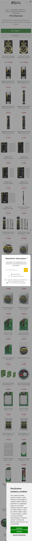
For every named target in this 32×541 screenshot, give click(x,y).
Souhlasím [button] (19, 528)
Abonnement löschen (17, 276)
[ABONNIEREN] (26, 270)
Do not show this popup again (17, 283)
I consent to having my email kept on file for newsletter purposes (17, 280)
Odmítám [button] (19, 531)
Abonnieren (16, 274)
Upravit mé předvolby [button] (19, 535)
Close (27, 258)
